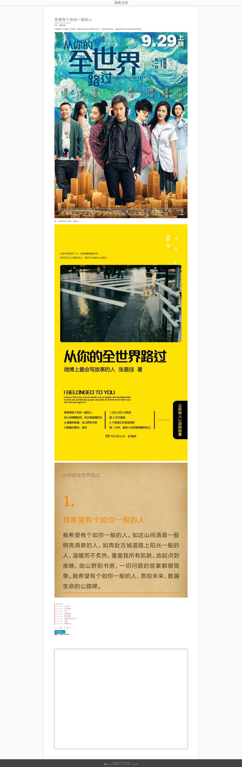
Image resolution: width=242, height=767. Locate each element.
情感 (60, 25)
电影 (64, 25)
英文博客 (135, 764)
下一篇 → (67, 627)
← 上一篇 (58, 627)
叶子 (66, 611)
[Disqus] (121, 674)
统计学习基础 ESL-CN (116, 764)
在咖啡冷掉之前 (70, 618)
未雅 (128, 762)
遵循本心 (67, 623)
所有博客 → (59, 632)
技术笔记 (127, 764)
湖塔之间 (121, 2)
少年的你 (67, 608)
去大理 (66, 606)
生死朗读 (67, 613)
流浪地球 (67, 616)
